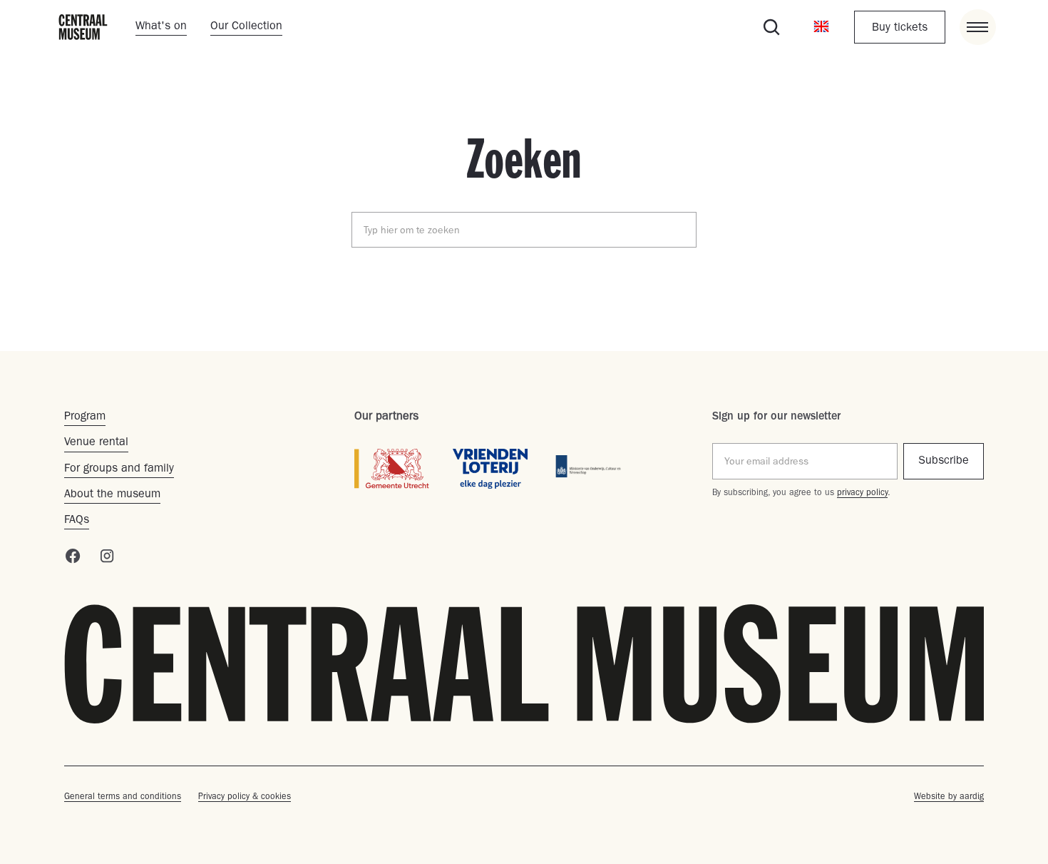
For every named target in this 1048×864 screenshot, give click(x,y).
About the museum (112, 495)
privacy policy (862, 493)
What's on (161, 27)
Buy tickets (900, 28)
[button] (821, 27)
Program (85, 417)
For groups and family (119, 469)
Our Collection (246, 27)
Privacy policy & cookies (244, 797)
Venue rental (96, 443)
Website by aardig (949, 797)
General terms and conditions (122, 797)
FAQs (76, 521)
